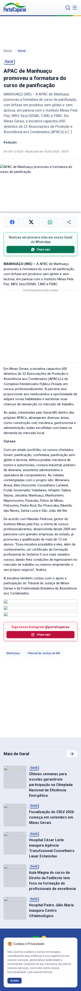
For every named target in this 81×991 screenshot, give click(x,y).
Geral (22, 51)
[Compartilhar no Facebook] (12, 222)
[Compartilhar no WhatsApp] (49, 222)
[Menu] (74, 7)
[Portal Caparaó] (15, 8)
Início (8, 51)
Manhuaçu (13, 653)
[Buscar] (68, 8)
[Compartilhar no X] (31, 222)
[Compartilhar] (68, 222)
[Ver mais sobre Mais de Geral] (71, 754)
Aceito (14, 980)
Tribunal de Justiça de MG (43, 653)
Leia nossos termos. (40, 972)
